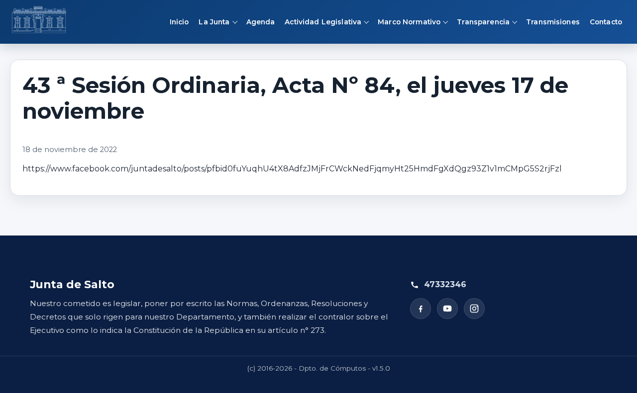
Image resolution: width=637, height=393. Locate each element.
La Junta (214, 22)
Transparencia (483, 22)
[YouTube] (447, 308)
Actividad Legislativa (323, 22)
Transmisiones (553, 22)
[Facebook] (420, 308)
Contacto (606, 22)
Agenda (260, 22)
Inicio (179, 22)
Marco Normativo (409, 22)
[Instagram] (474, 308)
